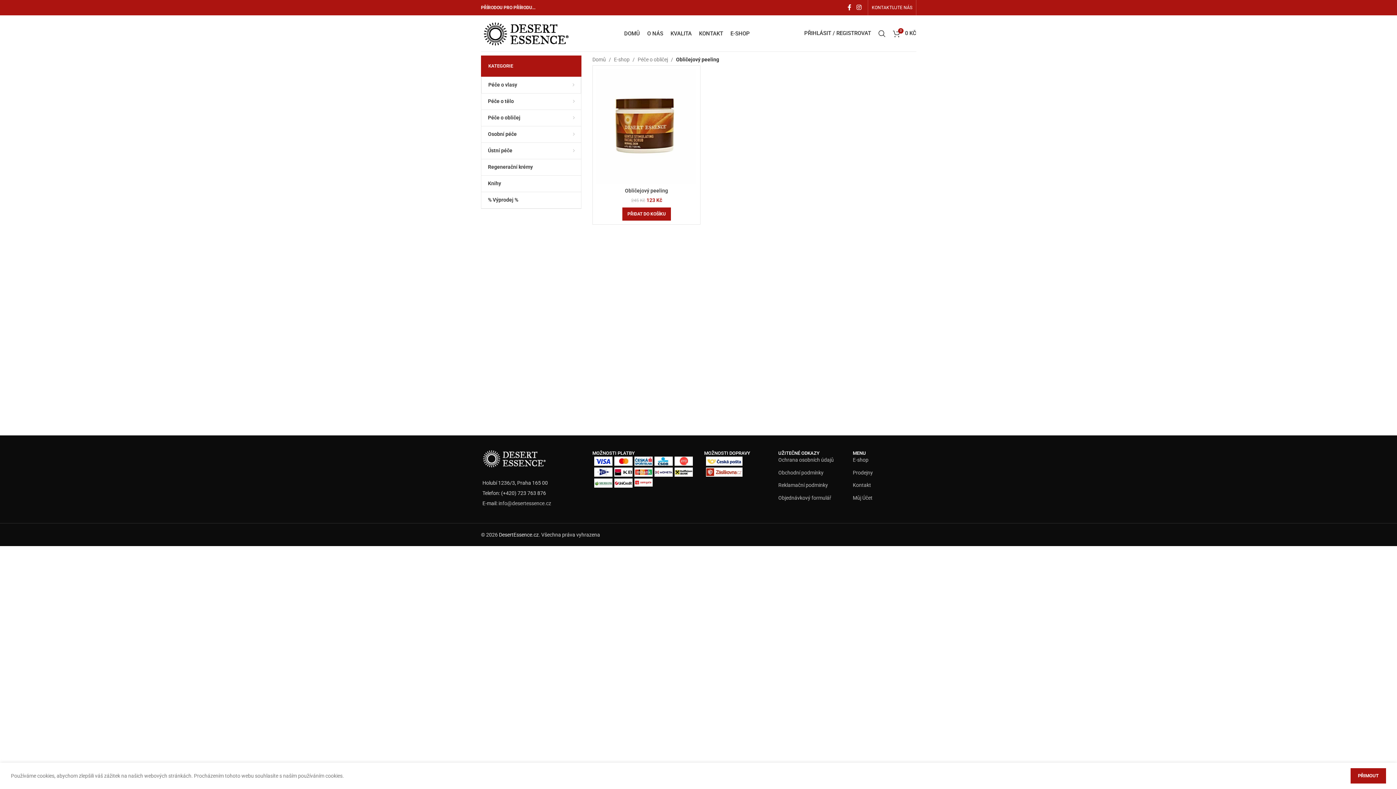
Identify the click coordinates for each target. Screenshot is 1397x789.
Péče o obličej (653, 59)
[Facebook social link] (849, 7)
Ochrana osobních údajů (806, 460)
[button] (646, 214)
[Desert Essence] (514, 458)
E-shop (622, 59)
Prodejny (863, 473)
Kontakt (862, 485)
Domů (599, 59)
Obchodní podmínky (801, 473)
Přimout (1368, 775)
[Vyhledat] (882, 33)
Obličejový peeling (646, 191)
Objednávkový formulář (804, 498)
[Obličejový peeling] (646, 126)
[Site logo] (525, 33)
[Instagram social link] (859, 7)
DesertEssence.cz (519, 535)
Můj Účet (863, 498)
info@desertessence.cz (525, 503)
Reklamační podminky (803, 485)
